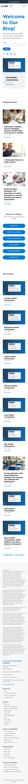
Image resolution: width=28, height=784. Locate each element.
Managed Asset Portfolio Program (12, 771)
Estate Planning (8, 740)
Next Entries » (20, 555)
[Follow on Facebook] (4, 54)
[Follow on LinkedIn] (11, 54)
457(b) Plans (7, 749)
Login (5, 691)
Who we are (7, 704)
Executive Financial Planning (11, 769)
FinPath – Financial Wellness (11, 767)
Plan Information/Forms (10, 693)
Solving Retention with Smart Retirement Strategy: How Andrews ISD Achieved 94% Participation (13, 477)
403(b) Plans (7, 751)
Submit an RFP (7, 722)
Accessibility (7, 713)
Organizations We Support (10, 706)
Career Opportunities (9, 715)
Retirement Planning (9, 735)
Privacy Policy (7, 719)
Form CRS (6, 724)
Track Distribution (8, 697)
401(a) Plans (7, 753)
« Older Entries (8, 555)
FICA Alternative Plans (9, 757)
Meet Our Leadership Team (10, 708)
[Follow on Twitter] (7, 54)
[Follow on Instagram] (14, 54)
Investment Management (10, 733)
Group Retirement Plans (10, 764)
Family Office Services (9, 742)
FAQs (5, 717)
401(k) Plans (7, 755)
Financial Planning (8, 731)
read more (10, 84)
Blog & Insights (7, 710)
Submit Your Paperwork (10, 695)
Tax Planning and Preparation (11, 737)
